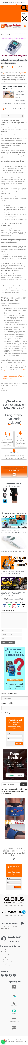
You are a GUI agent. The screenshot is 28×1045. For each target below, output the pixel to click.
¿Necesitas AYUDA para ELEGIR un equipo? (14, 2)
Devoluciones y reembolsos (8, 958)
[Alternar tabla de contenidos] (20, 116)
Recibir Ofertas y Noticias (8, 950)
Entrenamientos (21, 437)
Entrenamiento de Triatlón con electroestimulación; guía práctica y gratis (13, 531)
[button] (24, 8)
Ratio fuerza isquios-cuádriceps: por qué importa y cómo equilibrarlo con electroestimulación (13, 593)
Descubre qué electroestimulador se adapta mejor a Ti (13, 377)
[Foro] (7, 433)
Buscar (24, 784)
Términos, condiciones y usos (9, 966)
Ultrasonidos (11, 33)
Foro (7, 437)
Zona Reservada (14, 453)
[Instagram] (2, 975)
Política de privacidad (7, 962)
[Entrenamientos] (21, 433)
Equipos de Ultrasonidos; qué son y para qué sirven (13, 552)
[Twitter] (14, 975)
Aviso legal (4, 964)
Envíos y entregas (6, 956)
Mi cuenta (3, 952)
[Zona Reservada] (14, 450)
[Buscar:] (14, 708)
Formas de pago (5, 954)
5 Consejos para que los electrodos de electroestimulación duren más (12, 572)
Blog (5, 33)
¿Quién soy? (4, 968)
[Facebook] (10, 975)
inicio (2, 33)
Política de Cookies (6, 960)
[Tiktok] (6, 975)
